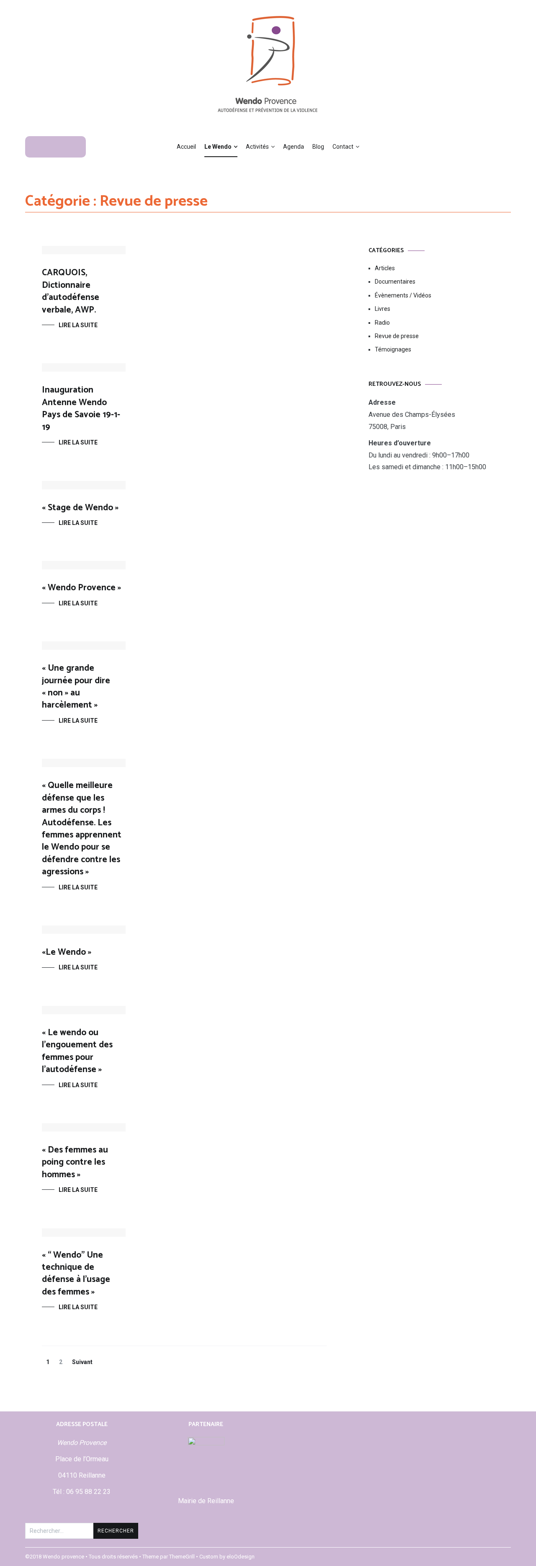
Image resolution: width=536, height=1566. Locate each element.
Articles (385, 268)
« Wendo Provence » (81, 588)
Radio (382, 322)
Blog (318, 146)
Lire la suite (78, 325)
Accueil (186, 146)
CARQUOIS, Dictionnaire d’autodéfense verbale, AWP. (70, 291)
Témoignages (393, 349)
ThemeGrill (182, 1556)
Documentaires (395, 281)
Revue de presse (397, 336)
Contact (342, 146)
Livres (382, 308)
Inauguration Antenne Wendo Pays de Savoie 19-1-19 (81, 408)
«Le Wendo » (66, 952)
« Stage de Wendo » (80, 508)
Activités (257, 146)
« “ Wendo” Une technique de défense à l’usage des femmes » (76, 1273)
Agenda (293, 146)
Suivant (82, 1362)
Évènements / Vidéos (403, 295)
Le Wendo (218, 146)
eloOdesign (241, 1556)
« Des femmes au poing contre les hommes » (75, 1162)
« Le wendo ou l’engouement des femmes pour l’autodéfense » (77, 1051)
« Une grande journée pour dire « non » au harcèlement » (76, 686)
